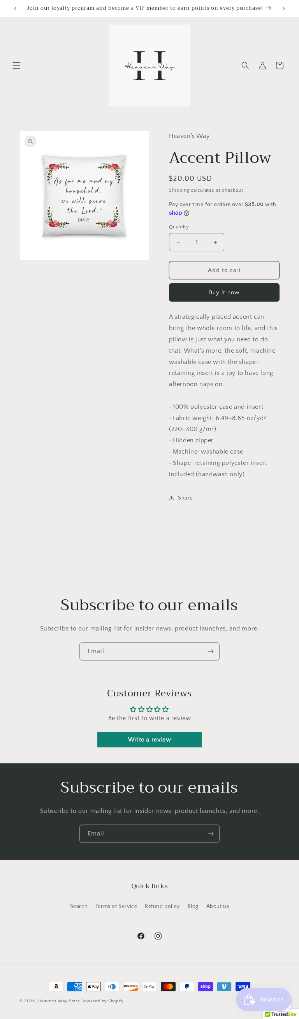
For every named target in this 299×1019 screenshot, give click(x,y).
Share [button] (185, 498)
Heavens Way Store (59, 1001)
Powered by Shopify (102, 1001)
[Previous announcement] (15, 8)
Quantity (179, 227)
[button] (16, 65)
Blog (193, 906)
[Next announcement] (283, 8)
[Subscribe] (210, 651)
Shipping (179, 190)
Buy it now (224, 292)
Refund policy (162, 906)
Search (79, 906)
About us (217, 906)
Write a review (149, 739)
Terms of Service (116, 906)
